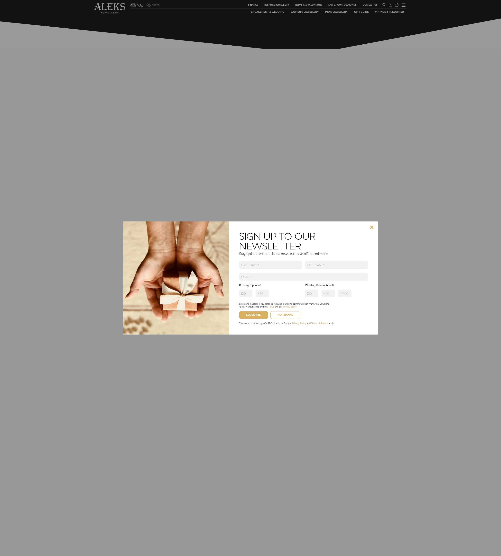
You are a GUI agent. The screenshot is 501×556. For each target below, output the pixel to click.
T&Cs (271, 306)
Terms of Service (319, 323)
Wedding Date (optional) (319, 285)
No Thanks (285, 315)
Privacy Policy (299, 323)
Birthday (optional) (250, 285)
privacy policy (290, 306)
